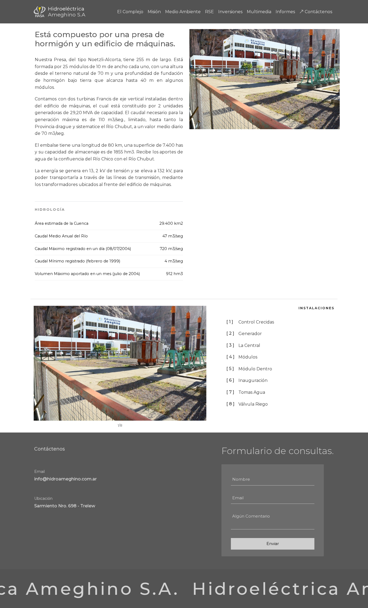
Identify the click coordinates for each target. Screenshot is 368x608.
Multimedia (259, 11)
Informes (285, 11)
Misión (154, 11)
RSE (209, 11)
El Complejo (130, 11)
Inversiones (230, 11)
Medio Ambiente (183, 11)
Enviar (272, 543)
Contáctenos (318, 11)
